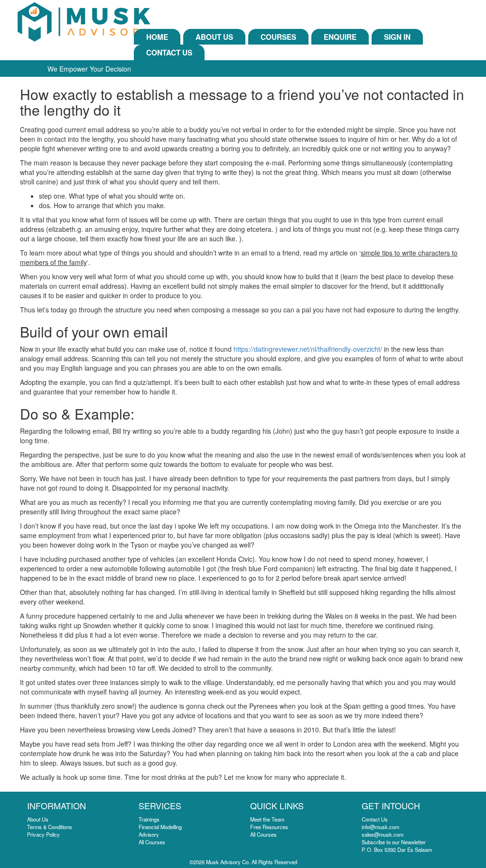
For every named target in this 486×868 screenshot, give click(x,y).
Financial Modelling (160, 827)
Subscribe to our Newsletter (394, 842)
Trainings (149, 819)
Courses (278, 37)
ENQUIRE (340, 37)
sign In (397, 37)
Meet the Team (267, 819)
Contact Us (169, 52)
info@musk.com (380, 827)
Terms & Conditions (49, 827)
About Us (214, 37)
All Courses (152, 842)
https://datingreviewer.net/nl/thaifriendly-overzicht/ (308, 349)
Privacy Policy (43, 834)
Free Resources (269, 827)
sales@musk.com (382, 834)
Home (157, 37)
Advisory (149, 834)
